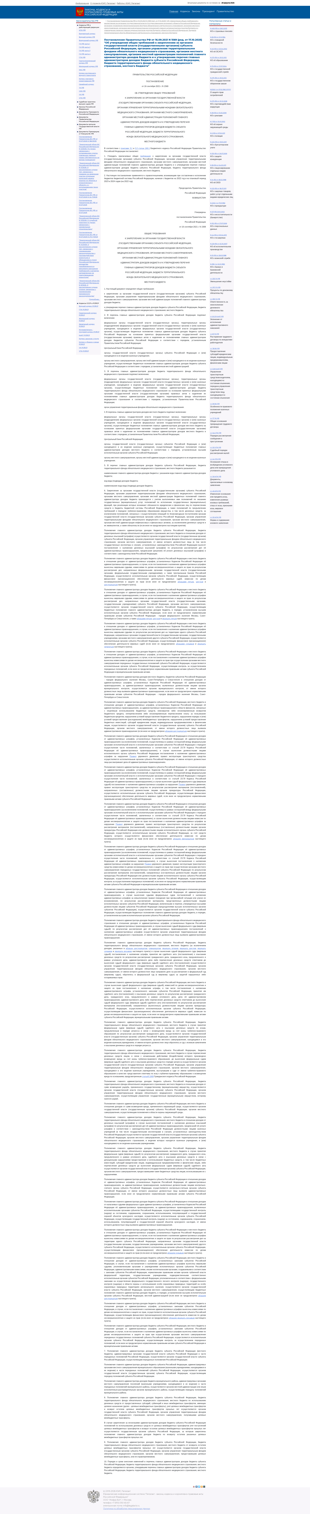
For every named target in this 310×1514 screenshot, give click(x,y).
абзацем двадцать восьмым (182, 1318)
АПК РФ (82, 30)
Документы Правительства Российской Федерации (89, 119)
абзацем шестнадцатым (176, 731)
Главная (173, 11)
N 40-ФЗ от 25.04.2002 (218, 49)
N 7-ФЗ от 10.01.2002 (217, 121)
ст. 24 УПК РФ (215, 459)
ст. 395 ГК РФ (215, 299)
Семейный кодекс (86, 84)
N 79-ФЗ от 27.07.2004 (218, 66)
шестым (199, 582)
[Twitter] (199, 1486)
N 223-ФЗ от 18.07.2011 (218, 188)
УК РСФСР (83, 348)
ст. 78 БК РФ (215, 348)
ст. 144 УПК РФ (215, 433)
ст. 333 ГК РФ (215, 279)
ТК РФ (81, 88)
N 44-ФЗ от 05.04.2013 (218, 235)
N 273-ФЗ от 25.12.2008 (218, 101)
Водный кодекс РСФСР (88, 306)
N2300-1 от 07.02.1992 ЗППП (220, 89)
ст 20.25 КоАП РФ (217, 316)
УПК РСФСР (84, 351)
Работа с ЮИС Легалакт (128, 3)
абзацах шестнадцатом (136, 948)
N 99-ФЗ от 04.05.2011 (218, 165)
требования (145, 156)
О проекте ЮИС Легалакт (103, 3)
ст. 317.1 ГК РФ (215, 287)
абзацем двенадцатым (183, 839)
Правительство (225, 11)
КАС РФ (82, 70)
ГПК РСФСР (84, 310)
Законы (196, 11)
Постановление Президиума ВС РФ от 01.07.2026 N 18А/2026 (88, 139)
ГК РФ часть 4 (84, 54)
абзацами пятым (186, 582)
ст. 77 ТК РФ (214, 418)
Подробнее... (94, 299)
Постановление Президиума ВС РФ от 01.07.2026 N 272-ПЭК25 (88, 234)
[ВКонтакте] (196, 1486)
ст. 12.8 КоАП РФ (216, 369)
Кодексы (185, 11)
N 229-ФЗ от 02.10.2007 (218, 244)
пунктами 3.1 (126, 148)
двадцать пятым (169, 619)
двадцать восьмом (123, 951)
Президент (208, 11)
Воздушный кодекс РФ (88, 40)
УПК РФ (82, 98)
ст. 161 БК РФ (215, 404)
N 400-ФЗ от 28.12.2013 (218, 28)
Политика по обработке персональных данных (126, 1508)
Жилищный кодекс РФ (88, 66)
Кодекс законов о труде (89, 339)
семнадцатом (155, 948)
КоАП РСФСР (84, 335)
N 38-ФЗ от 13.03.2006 (218, 113)
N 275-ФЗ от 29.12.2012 (218, 78)
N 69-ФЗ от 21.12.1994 (217, 37)
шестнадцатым (111, 585)
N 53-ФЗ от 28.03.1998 (218, 255)
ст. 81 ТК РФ (214, 334)
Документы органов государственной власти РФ (89, 126)
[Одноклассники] (201, 1486)
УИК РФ (82, 91)
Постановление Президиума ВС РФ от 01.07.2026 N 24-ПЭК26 (88, 195)
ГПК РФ (82, 57)
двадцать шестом (188, 948)
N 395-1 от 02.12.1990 (217, 264)
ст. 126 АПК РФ (215, 476)
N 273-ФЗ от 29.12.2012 (218, 57)
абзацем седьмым (175, 1253)
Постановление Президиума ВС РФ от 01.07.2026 (88, 202)
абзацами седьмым (185, 644)
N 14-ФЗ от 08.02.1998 (218, 180)
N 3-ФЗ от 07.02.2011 (217, 133)
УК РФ (81, 94)
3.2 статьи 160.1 (142, 148)
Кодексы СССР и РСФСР (89, 303)
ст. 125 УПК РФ (215, 447)
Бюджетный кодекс (87, 34)
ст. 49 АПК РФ (215, 491)
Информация (82, 3)
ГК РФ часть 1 (84, 44)
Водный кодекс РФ (87, 37)
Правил (133, 756)
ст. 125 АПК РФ (215, 517)
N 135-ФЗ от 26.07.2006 (218, 153)
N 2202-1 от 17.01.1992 (217, 203)
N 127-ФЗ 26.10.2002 (217, 212)
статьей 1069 (148, 1076)
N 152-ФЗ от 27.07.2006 (218, 223)
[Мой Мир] (204, 1486)
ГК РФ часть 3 (84, 51)
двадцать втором (170, 948)
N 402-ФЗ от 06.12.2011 (218, 142)
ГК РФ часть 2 (84, 47)
